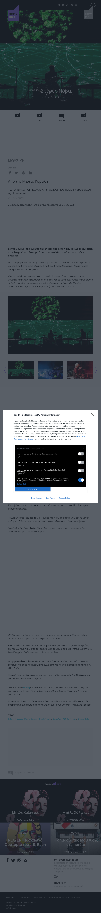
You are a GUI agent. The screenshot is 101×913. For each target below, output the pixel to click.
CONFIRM (32, 489)
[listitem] (50, 448)
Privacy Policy (64, 498)
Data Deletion (36, 498)
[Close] (93, 415)
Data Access (50, 498)
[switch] (81, 453)
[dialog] (50, 456)
